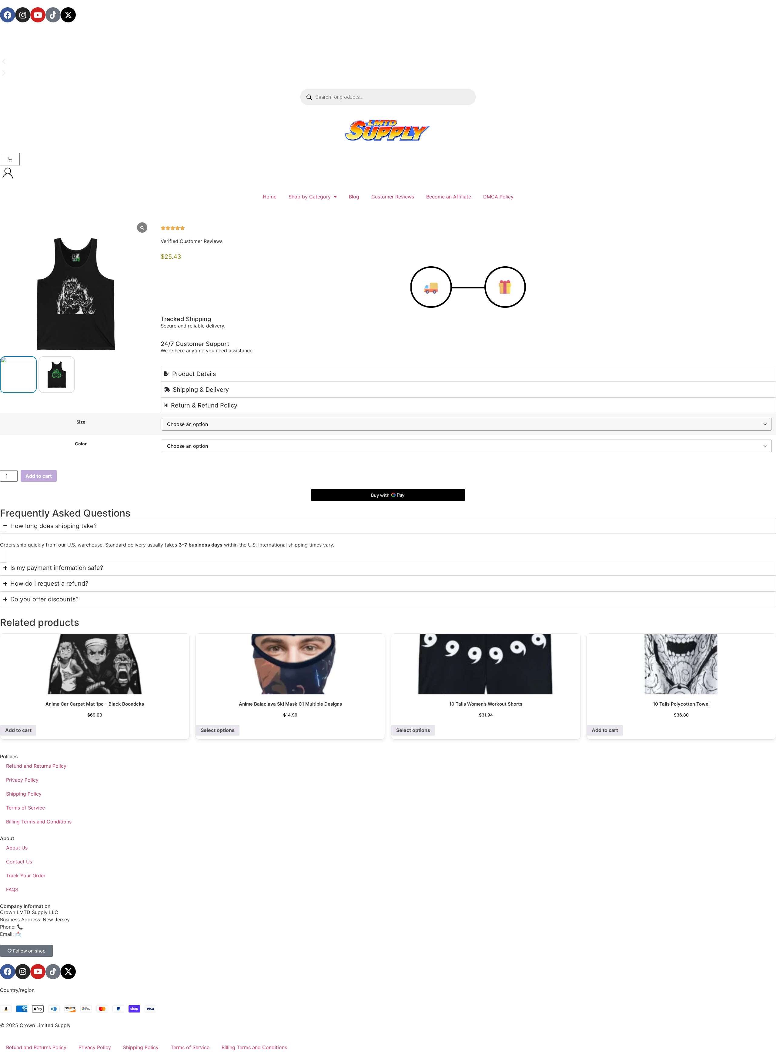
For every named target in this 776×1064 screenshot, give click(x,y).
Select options (218, 730)
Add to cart (38, 476)
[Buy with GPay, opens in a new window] (388, 495)
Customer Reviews (392, 197)
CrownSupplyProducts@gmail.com (62, 934)
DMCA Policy (498, 197)
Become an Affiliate (448, 197)
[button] (388, 61)
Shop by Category (310, 197)
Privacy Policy (22, 780)
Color (81, 444)
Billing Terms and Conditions (39, 822)
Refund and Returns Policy (36, 766)
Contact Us (19, 862)
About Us (17, 848)
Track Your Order (25, 876)
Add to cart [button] (18, 730)
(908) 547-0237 (43, 927)
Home (269, 197)
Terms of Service (25, 808)
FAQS (12, 889)
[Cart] (10, 159)
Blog (354, 197)
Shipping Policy (24, 794)
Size (80, 422)
